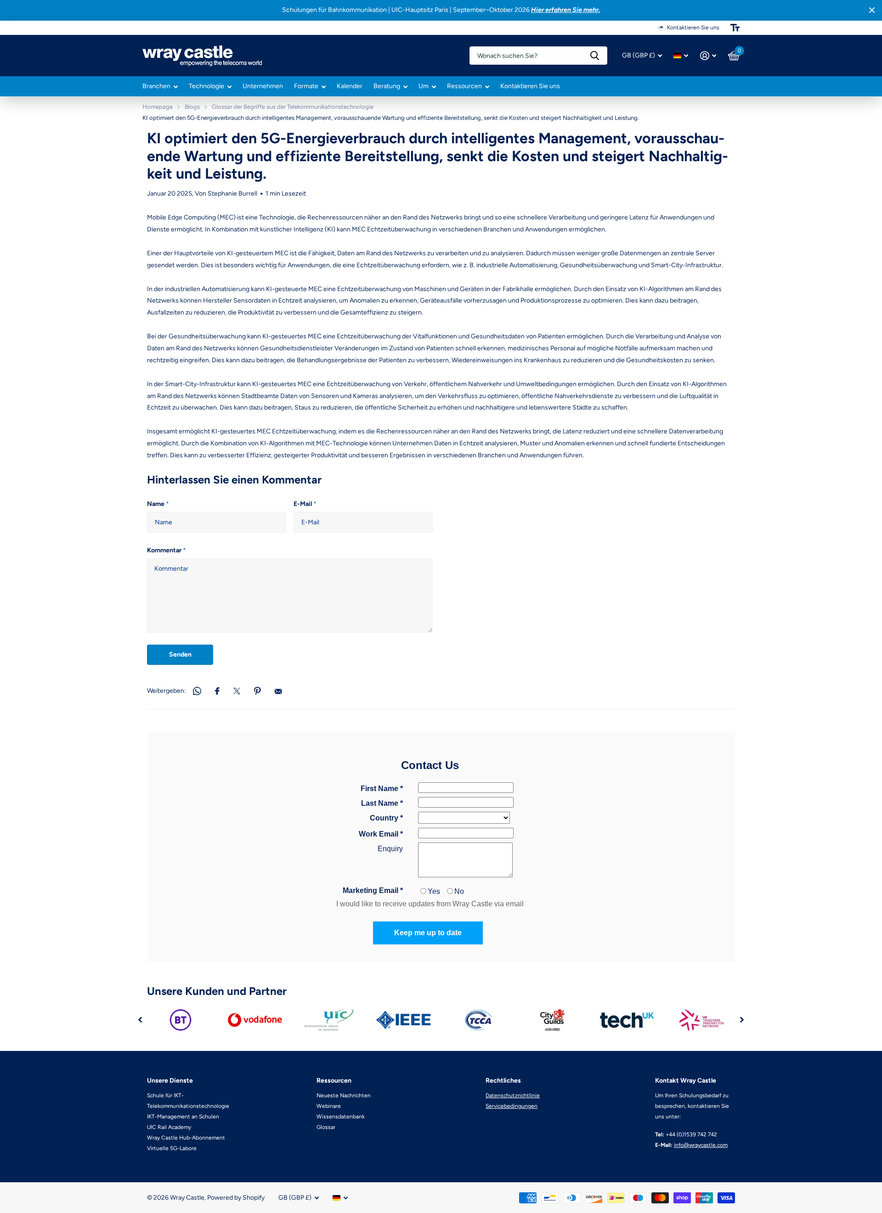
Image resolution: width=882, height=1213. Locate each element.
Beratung (386, 86)
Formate (306, 86)
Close (872, 10)
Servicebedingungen (511, 1106)
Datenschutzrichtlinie (513, 1095)
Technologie (206, 86)
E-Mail (305, 504)
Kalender (349, 86)
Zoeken (594, 55)
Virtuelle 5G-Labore (172, 1148)
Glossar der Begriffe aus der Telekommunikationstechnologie (292, 106)
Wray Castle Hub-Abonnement (186, 1137)
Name (158, 504)
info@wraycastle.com (701, 1145)
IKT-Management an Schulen (183, 1116)
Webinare (329, 1106)
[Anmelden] (708, 55)
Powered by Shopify (236, 1198)
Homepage (157, 106)
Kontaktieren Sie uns (530, 86)
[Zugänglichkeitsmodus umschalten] (735, 27)
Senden (180, 654)
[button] (140, 1020)
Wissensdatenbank (341, 1116)
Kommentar (166, 550)
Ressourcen (464, 86)
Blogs (192, 106)
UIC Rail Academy (169, 1127)
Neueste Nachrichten (344, 1095)
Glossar (326, 1127)
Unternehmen (263, 86)
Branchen (156, 86)
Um (423, 86)
